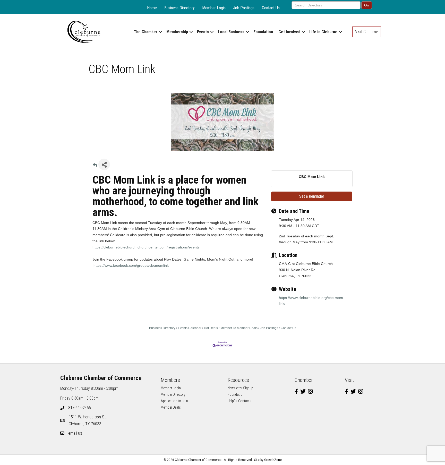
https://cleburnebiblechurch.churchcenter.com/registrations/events (146, 247)
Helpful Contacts (239, 401)
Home (152, 7)
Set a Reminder (311, 196)
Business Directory (179, 7)
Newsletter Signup (240, 388)
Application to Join (174, 401)
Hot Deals (211, 328)
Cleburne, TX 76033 (88, 420)
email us (75, 433)
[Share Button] (104, 164)
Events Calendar (189, 328)
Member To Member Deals (239, 328)
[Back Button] (95, 166)
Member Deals (171, 407)
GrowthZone (273, 460)
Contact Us (271, 7)
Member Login (214, 7)
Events (203, 31)
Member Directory (173, 394)
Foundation (263, 31)
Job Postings (243, 7)
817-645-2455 (79, 407)
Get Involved (289, 31)
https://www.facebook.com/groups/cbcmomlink (131, 265)
